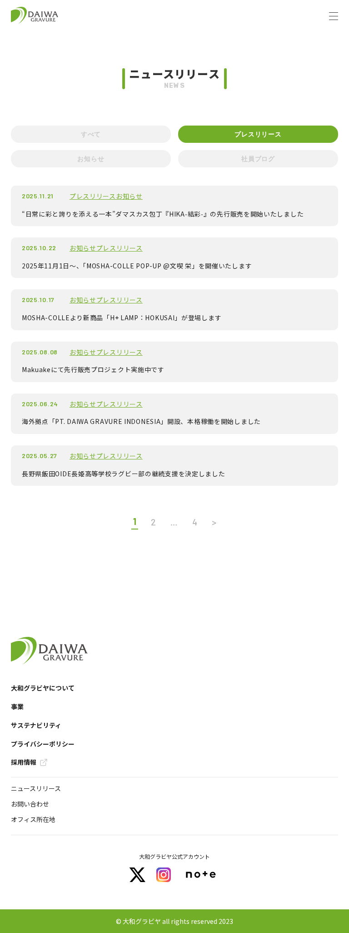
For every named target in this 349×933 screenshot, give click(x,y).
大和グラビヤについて (43, 688)
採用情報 (23, 762)
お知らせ (90, 158)
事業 (17, 707)
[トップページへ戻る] (35, 16)
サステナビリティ (36, 725)
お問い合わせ (30, 803)
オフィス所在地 (33, 819)
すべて (91, 134)
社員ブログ (258, 158)
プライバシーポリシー (43, 744)
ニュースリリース (36, 788)
